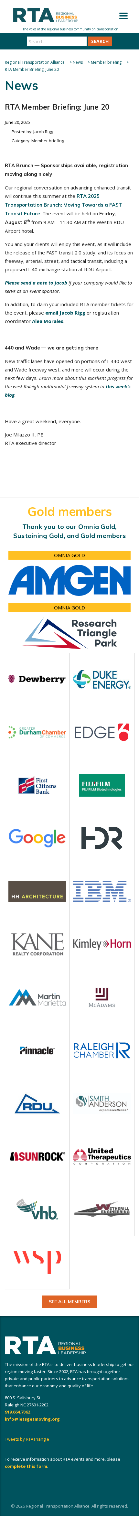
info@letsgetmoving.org (32, 1419)
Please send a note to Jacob (36, 282)
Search (100, 41)
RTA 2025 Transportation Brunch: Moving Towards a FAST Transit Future (63, 205)
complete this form (26, 1466)
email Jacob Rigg (65, 312)
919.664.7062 (17, 1412)
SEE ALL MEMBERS (69, 1302)
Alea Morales (47, 321)
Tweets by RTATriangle (27, 1439)
